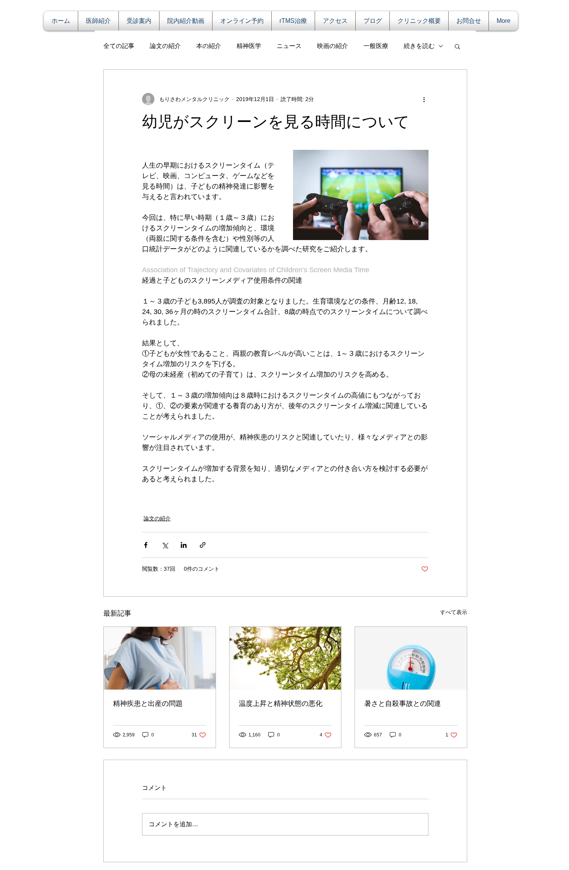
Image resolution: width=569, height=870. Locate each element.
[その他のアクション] (423, 99)
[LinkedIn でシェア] (183, 545)
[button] (457, 46)
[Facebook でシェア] (145, 545)
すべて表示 (453, 612)
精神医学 (249, 46)
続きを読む (419, 46)
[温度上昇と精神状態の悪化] (285, 658)
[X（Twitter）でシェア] (164, 545)
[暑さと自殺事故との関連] (411, 658)
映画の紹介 (332, 46)
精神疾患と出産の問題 (148, 703)
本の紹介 (208, 46)
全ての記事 (118, 46)
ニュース (289, 46)
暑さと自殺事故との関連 (402, 703)
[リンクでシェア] (202, 545)
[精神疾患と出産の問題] (160, 658)
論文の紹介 (165, 46)
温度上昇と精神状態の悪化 (280, 703)
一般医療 (375, 46)
